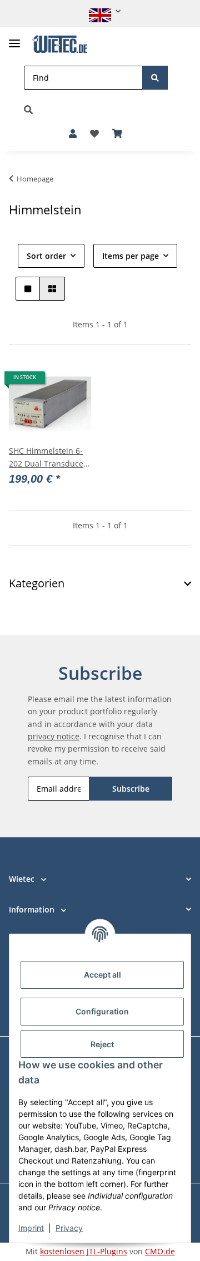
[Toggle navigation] (14, 39)
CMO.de (160, 1251)
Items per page (130, 256)
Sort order (46, 256)
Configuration (102, 1011)
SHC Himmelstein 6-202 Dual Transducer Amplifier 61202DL (48, 457)
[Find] (155, 78)
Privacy (69, 1228)
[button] (100, 11)
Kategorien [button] (36, 583)
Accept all (102, 974)
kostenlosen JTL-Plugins (83, 1251)
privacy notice (53, 736)
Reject (102, 1044)
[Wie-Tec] (60, 44)
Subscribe (130, 788)
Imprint (31, 1228)
